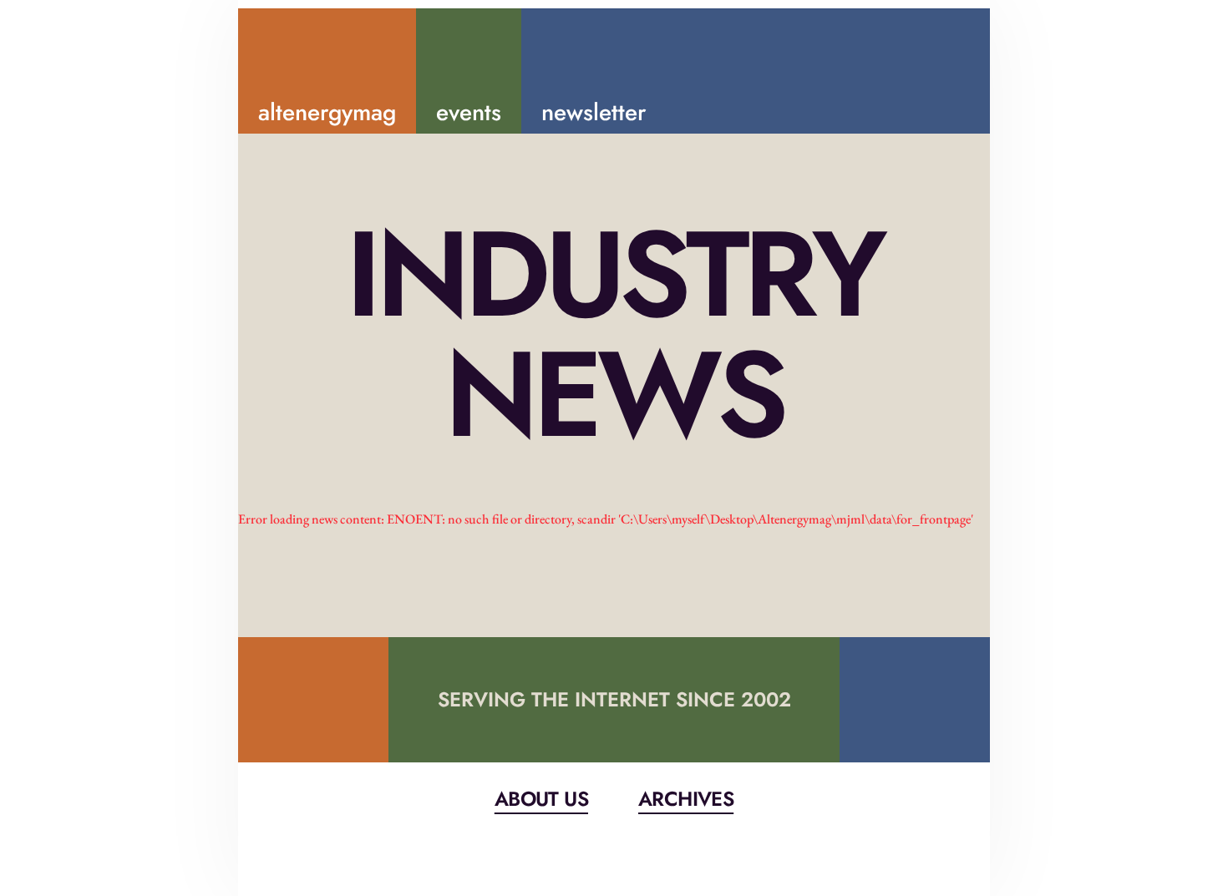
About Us (541, 798)
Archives (685, 798)
